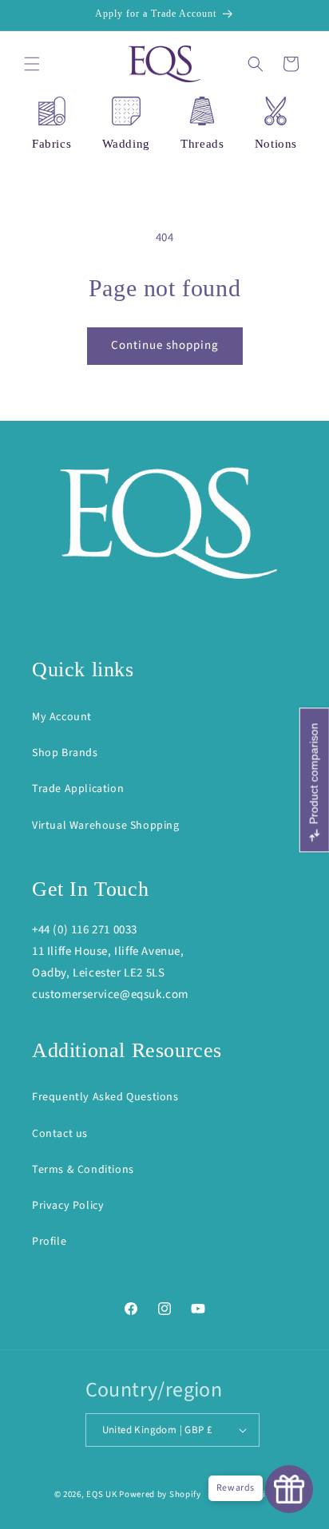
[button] (32, 63)
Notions (276, 143)
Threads (202, 143)
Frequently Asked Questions (105, 1097)
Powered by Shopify (160, 1494)
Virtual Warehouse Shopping (106, 826)
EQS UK (101, 1494)
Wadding (126, 143)
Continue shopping (165, 345)
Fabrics (51, 143)
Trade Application (78, 789)
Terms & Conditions (83, 1170)
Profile (49, 1242)
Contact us (60, 1134)
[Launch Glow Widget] (289, 1489)
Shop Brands (65, 753)
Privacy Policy (68, 1206)
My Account (62, 717)
